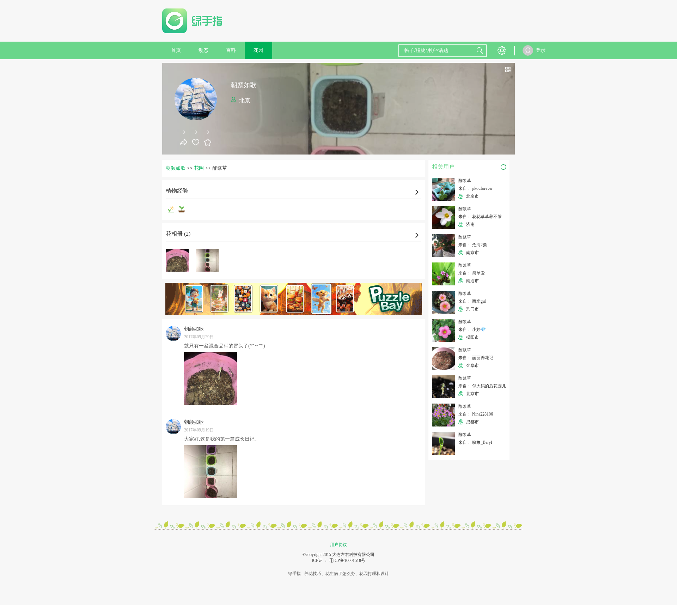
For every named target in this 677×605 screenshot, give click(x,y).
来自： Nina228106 (475, 414)
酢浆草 (464, 180)
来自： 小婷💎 (472, 329)
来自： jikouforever (475, 188)
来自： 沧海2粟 (472, 244)
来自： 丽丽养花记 (475, 357)
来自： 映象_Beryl (475, 442)
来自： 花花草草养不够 (480, 216)
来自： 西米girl (472, 301)
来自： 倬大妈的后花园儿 (482, 385)
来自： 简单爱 (471, 273)
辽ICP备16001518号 (347, 560)
